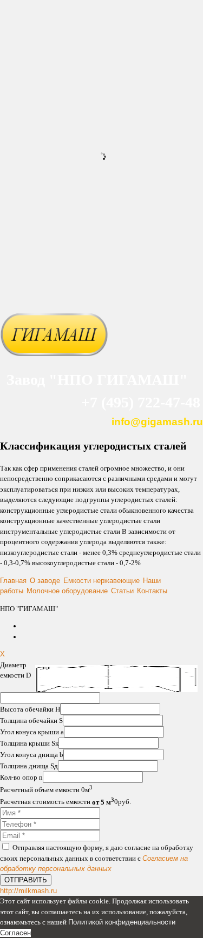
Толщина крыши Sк (29, 743)
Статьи (122, 591)
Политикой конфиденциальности (121, 922)
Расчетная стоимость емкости (57, 802)
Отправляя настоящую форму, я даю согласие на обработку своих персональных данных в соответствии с (96, 858)
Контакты (152, 591)
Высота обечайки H (30, 709)
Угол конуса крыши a (32, 732)
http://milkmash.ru (28, 891)
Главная (13, 581)
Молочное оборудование (67, 591)
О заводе (45, 581)
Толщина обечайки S (31, 720)
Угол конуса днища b (31, 755)
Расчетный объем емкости (40, 790)
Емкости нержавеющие (101, 581)
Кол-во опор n (21, 777)
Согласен (15, 933)
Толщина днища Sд (29, 766)
